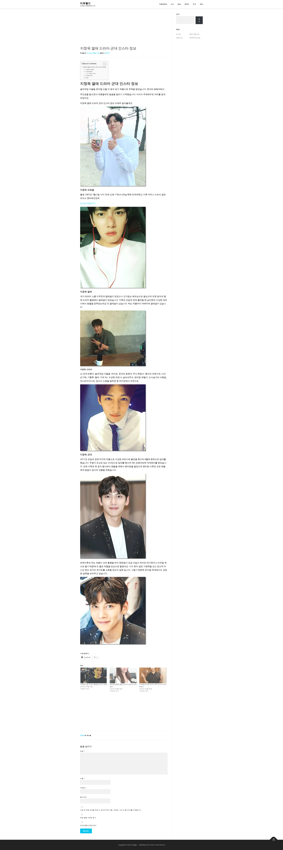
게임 (201, 4)
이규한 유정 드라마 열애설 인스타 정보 (93, 684)
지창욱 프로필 (90, 69)
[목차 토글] (103, 64)
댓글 (82, 751)
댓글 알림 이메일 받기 (88, 818)
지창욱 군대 (89, 75)
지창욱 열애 (89, 71)
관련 (87, 78)
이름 (82, 778)
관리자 (107, 53)
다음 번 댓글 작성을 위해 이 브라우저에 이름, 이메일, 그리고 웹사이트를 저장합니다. (111, 810)
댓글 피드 (179, 38)
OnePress (142, 845)
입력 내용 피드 (194, 34)
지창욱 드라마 (92, 73)
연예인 (187, 4)
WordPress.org (194, 38)
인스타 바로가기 (87, 203)
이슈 (172, 4)
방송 (179, 4)
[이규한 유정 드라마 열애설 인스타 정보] (93, 675)
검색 (177, 14)
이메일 (83, 788)
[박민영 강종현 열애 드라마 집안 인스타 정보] (123, 675)
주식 (194, 4)
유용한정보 (163, 4)
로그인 (178, 34)
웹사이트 (83, 797)
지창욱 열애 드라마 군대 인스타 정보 (94, 67)
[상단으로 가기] (274, 840)
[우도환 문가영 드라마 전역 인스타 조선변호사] (153, 675)
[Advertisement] (123, 29)
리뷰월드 (85, 3)
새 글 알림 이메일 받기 (88, 825)
